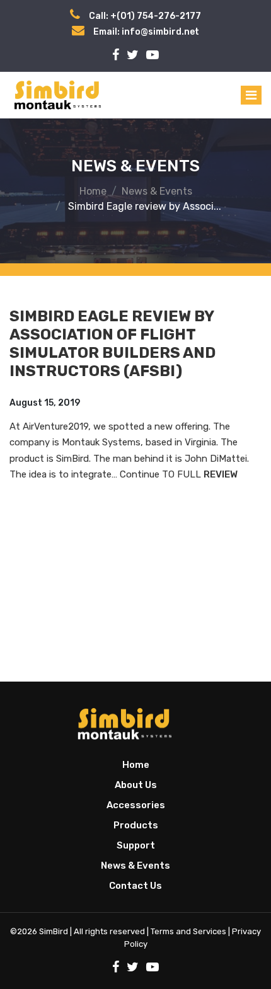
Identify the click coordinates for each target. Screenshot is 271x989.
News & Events (157, 191)
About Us (136, 785)
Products (135, 825)
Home (93, 191)
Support (136, 845)
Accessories (136, 805)
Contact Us (135, 885)
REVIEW (221, 474)
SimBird (53, 931)
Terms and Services (188, 931)
